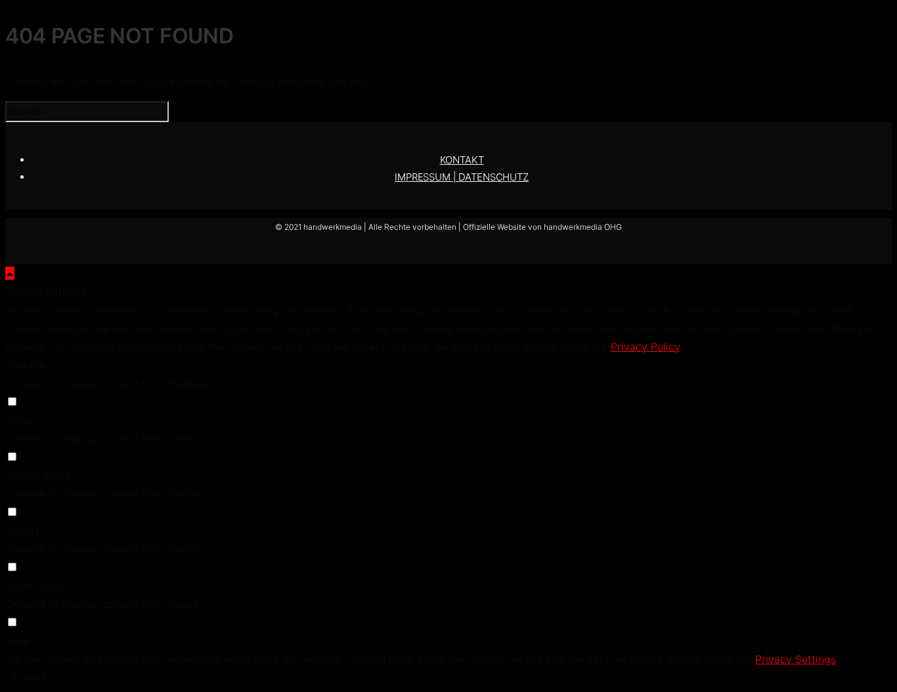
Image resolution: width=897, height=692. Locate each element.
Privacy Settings (795, 659)
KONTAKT (462, 160)
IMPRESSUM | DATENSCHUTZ (462, 177)
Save (17, 640)
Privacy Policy (645, 346)
